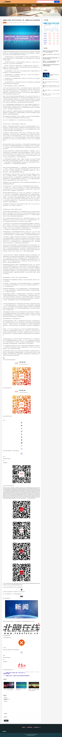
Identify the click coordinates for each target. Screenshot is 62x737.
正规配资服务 (33, 5)
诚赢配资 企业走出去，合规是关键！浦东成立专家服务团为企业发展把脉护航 (17, 675)
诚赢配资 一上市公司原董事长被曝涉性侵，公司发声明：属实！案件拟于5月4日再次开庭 (51, 62)
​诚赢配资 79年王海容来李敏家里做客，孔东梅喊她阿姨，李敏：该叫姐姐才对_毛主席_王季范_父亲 (51, 86)
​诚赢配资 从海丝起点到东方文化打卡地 (50, 79)
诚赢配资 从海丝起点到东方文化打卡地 (54, 75)
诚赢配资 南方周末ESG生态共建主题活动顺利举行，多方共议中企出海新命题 (50, 51)
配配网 (24, 5)
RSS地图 (32, 734)
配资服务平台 (44, 5)
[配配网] (6, 2)
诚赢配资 (4, 22)
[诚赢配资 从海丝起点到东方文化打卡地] (46, 75)
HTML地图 (35, 734)
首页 (16, 5)
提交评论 (6, 720)
